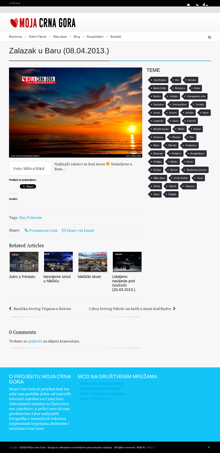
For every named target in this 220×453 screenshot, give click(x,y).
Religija (157, 161)
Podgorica (191, 145)
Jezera (173, 112)
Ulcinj (156, 186)
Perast (197, 129)
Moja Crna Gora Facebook (101, 383)
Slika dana (60, 36)
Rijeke (174, 161)
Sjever (173, 169)
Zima (156, 194)
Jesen (156, 112)
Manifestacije (161, 129)
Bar (22, 217)
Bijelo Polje (159, 88)
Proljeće (176, 153)
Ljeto (175, 120)
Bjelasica (180, 88)
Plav (192, 137)
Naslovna (15, 36)
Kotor (206, 112)
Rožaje (157, 169)
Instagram (208, 3)
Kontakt (115, 36)
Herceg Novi (180, 104)
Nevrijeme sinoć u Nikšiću (57, 279)
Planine (176, 137)
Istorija (200, 104)
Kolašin (190, 112)
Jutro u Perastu (22, 277)
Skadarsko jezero (196, 169)
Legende (158, 120)
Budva (156, 96)
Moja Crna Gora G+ (95, 398)
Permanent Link (43, 230)
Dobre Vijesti (37, 36)
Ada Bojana (159, 79)
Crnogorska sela (196, 96)
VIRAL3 (150, 447)
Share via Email (80, 230)
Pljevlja (172, 145)
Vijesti (172, 186)
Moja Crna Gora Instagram (102, 393)
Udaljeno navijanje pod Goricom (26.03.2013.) (123, 283)
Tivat (200, 178)
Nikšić (181, 129)
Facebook (189, 3)
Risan (190, 161)
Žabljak (172, 194)
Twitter (196, 3)
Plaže (156, 145)
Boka (197, 88)
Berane (192, 79)
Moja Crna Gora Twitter (100, 388)
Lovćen (191, 120)
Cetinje (174, 96)
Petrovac (158, 137)
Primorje (34, 217)
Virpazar (190, 186)
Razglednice (95, 36)
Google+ (202, 3)
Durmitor (158, 104)
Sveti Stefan (181, 178)
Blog (77, 36)
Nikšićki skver (89, 277)
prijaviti (35, 341)
